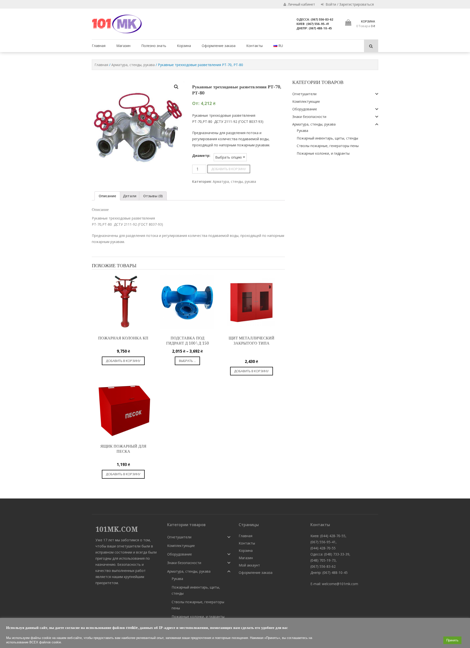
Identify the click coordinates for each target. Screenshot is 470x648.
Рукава (302, 130)
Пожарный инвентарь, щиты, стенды (327, 138)
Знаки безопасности (309, 116)
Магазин (123, 45)
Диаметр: (201, 155)
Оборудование (304, 109)
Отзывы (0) (153, 196)
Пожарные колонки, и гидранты (323, 153)
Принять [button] (452, 640)
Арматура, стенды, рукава (133, 64)
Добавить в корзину (229, 169)
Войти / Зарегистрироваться (349, 4)
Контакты (254, 45)
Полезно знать (153, 45)
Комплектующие (306, 101)
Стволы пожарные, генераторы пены (328, 145)
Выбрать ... (187, 361)
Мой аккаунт (249, 565)
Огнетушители (304, 94)
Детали (129, 196)
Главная (99, 45)
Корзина (184, 45)
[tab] (107, 195)
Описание (107, 196)
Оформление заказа (218, 45)
